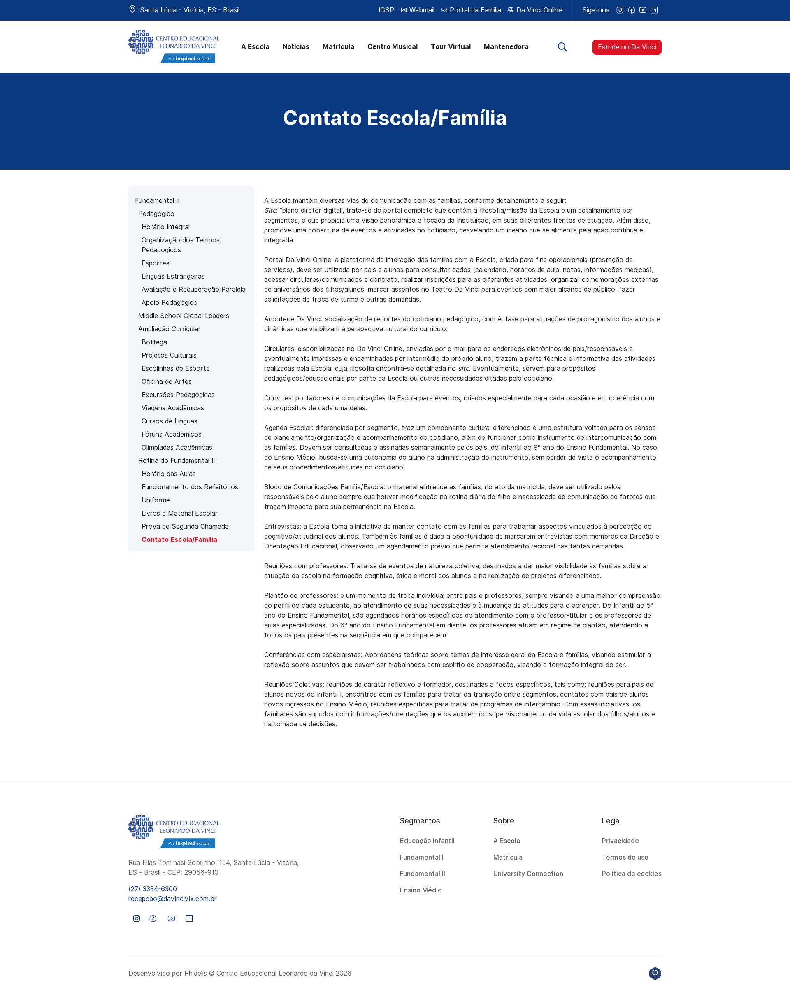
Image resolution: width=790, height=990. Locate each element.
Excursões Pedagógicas (178, 395)
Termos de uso (625, 857)
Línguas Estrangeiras (173, 276)
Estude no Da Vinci (627, 47)
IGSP (386, 10)
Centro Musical (392, 47)
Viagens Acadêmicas (173, 408)
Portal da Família (474, 10)
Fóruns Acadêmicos (172, 434)
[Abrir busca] (562, 47)
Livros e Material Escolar (180, 513)
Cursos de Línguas (170, 421)
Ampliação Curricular (169, 329)
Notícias (296, 47)
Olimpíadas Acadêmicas (177, 447)
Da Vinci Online (538, 10)
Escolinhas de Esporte (176, 368)
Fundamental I (422, 857)
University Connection (528, 874)
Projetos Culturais (169, 355)
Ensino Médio (421, 890)
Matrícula (338, 47)
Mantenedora (506, 47)
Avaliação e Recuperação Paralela (194, 289)
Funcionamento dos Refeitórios (190, 487)
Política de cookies (632, 874)
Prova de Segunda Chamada (185, 526)
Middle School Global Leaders (183, 316)
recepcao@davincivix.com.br (172, 899)
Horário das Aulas (169, 474)
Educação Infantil (427, 841)
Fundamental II (157, 201)
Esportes (156, 263)
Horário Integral (166, 227)
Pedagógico (156, 214)
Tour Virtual (451, 47)
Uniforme (156, 500)
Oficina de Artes (167, 382)
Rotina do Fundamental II (176, 461)
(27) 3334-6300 (152, 889)
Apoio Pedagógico (170, 303)
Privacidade (620, 841)
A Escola (255, 47)
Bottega (154, 342)
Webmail (420, 10)
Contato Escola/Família (179, 540)
